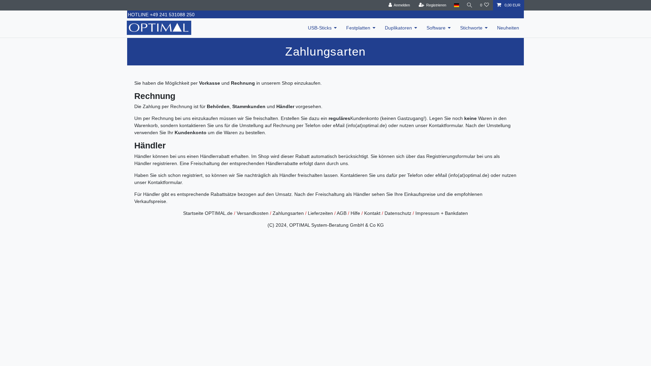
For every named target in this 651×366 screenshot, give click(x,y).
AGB (342, 213)
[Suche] (469, 5)
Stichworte (471, 27)
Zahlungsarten (288, 213)
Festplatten (358, 27)
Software (436, 27)
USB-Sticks (320, 27)
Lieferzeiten (320, 213)
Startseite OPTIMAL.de (208, 213)
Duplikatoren (398, 27)
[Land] (456, 5)
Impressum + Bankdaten (441, 213)
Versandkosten (253, 213)
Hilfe (355, 213)
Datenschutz (397, 213)
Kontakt (372, 213)
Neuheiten (508, 27)
